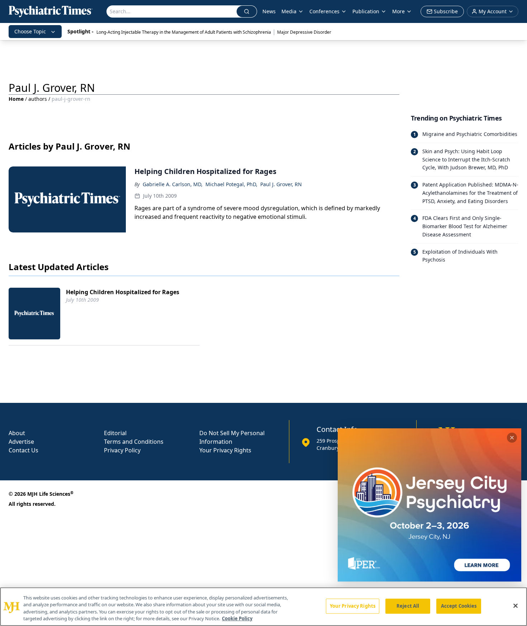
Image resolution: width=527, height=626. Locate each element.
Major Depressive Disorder (304, 32)
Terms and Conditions (133, 442)
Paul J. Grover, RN (281, 184)
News (269, 11)
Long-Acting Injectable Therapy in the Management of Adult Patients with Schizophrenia (183, 32)
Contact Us (23, 450)
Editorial (115, 433)
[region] (263, 606)
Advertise (21, 442)
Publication (365, 11)
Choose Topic (30, 31)
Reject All (408, 606)
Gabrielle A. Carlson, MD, (173, 184)
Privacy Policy (122, 450)
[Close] (515, 605)
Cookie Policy (237, 618)
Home (16, 98)
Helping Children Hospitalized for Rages (122, 292)
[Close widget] (512, 438)
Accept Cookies (459, 606)
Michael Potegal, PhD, (231, 184)
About (17, 433)
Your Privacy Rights (225, 450)
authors (37, 98)
